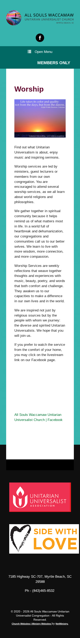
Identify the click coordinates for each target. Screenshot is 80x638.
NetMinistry (62, 623)
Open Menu (43, 52)
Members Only (53, 62)
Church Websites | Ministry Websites (32, 623)
